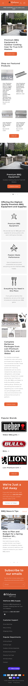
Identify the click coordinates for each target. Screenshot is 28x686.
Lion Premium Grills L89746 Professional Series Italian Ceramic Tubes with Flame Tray (20, 87)
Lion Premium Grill (11, 468)
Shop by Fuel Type (8, 655)
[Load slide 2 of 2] (15, 194)
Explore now (11, 54)
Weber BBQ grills (10, 435)
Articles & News (7, 658)
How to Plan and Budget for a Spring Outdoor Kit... (13, 533)
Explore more (14, 186)
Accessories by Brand (9, 651)
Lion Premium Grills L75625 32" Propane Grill (7, 125)
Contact (5, 662)
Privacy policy (16, 682)
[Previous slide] (10, 194)
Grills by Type (7, 644)
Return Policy (7, 627)
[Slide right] (17, 562)
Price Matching (7, 624)
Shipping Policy (7, 631)
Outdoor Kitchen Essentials (11, 648)
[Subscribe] (23, 584)
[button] (3, 3)
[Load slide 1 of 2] (13, 194)
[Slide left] (10, 562)
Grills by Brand (7, 641)
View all (14, 136)
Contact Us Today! (11, 503)
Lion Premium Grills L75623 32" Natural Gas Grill (20, 125)
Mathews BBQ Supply (13, 680)
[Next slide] (17, 194)
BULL (5, 451)
